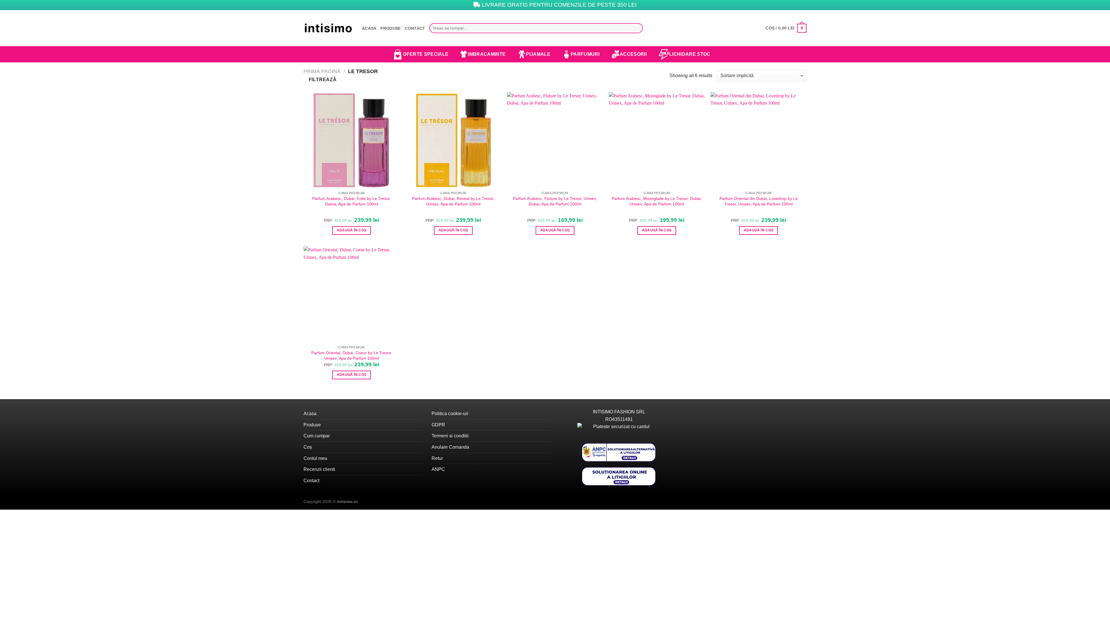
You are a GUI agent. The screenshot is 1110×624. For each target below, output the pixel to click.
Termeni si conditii (450, 435)
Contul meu (315, 458)
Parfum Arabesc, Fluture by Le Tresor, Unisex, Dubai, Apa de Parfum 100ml (555, 201)
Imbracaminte (487, 54)
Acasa (369, 28)
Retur (437, 458)
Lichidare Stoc (689, 54)
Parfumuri (585, 54)
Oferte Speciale (425, 54)
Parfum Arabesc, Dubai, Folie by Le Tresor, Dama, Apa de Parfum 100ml (351, 201)
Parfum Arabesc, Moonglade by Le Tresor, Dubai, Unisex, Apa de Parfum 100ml (657, 201)
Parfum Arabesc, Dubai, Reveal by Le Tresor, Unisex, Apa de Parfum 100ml (453, 201)
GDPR (438, 424)
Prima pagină (322, 71)
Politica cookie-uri (450, 413)
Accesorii (633, 54)
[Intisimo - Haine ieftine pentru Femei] (328, 28)
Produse (390, 28)
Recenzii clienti (319, 469)
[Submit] (637, 28)
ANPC (438, 469)
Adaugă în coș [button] (352, 230)
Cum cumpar (317, 435)
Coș (308, 447)
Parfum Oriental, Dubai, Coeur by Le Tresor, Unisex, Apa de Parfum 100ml (351, 355)
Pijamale (538, 54)
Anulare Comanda (450, 447)
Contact (415, 28)
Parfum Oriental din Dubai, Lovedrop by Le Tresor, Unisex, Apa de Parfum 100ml (758, 201)
